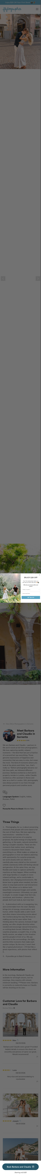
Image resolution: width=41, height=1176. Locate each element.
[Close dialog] (39, 575)
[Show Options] (39, 589)
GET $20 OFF (30, 597)
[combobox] (30, 589)
